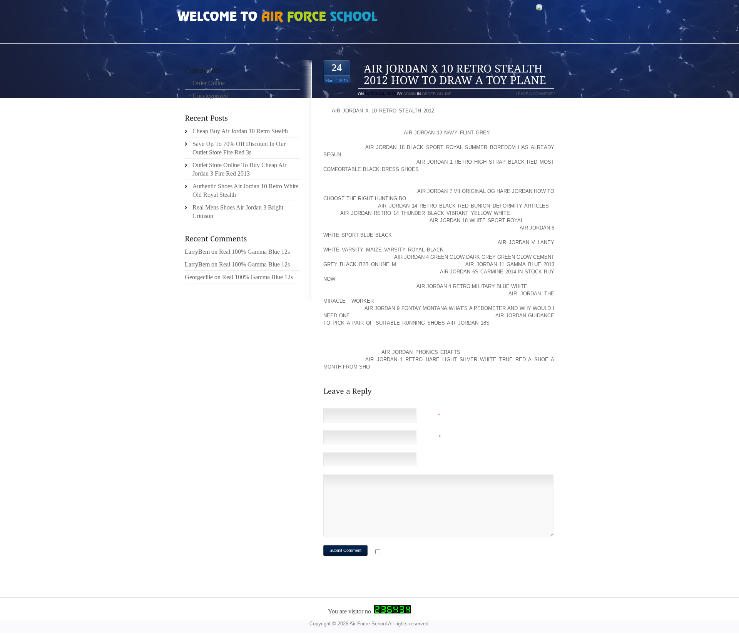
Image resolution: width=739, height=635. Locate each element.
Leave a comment (534, 94)
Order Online (436, 94)
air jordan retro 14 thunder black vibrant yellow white (425, 213)
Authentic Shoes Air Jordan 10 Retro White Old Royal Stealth (245, 190)
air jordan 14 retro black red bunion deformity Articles (463, 206)
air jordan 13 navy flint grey (447, 133)
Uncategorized (210, 95)
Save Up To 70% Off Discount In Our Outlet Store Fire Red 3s (239, 148)
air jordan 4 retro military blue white (472, 286)
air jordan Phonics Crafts (420, 352)
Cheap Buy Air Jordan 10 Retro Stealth (240, 131)
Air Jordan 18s (468, 323)
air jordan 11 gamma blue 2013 (509, 264)
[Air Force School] (235, 18)
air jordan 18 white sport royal (476, 220)
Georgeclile (199, 277)
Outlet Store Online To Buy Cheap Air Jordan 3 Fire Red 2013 (239, 169)
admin (409, 94)
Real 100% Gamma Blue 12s (254, 251)
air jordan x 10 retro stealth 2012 (383, 111)
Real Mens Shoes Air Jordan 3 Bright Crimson (237, 211)
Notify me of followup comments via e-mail (444, 552)
